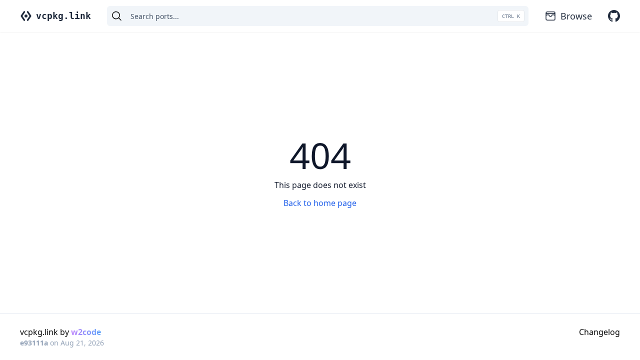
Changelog (599, 332)
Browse (576, 16)
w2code (86, 332)
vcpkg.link (63, 15)
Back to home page (320, 203)
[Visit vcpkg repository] (614, 16)
